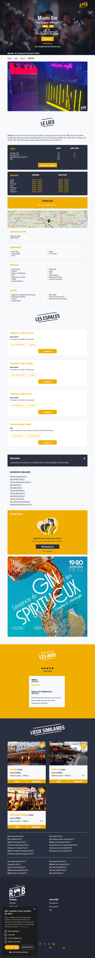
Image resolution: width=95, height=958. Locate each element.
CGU (50, 947)
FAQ (50, 910)
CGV (64, 947)
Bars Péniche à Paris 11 (17, 496)
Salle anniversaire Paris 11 (18, 476)
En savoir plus (23, 927)
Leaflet (66, 227)
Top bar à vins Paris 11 (17, 498)
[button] (11, 86)
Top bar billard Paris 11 (17, 490)
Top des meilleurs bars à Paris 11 (20, 482)
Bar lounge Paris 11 (16, 487)
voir (17, 781)
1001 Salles (12, 903)
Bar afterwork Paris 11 (17, 479)
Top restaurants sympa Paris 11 (20, 501)
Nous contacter (53, 906)
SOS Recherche (47, 547)
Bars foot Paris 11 (15, 484)
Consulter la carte (47, 165)
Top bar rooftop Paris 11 (17, 493)
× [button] (34, 909)
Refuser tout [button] (27, 947)
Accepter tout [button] (12, 947)
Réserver (47, 351)
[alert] (19, 931)
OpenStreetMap (75, 227)
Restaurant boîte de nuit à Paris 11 (21, 504)
